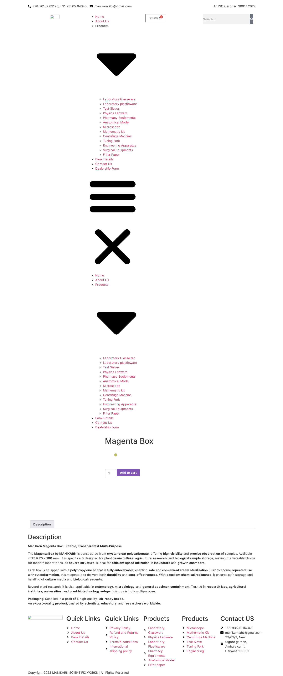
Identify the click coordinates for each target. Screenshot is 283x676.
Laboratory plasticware (120, 104)
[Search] (251, 19)
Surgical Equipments (118, 150)
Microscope (111, 127)
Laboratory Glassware (119, 99)
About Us (102, 21)
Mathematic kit (114, 131)
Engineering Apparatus (119, 145)
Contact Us (103, 164)
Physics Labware (115, 113)
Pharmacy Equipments (119, 118)
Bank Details (104, 159)
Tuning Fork (111, 141)
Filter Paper (111, 155)
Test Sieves (111, 108)
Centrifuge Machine (117, 136)
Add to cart (128, 473)
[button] (113, 222)
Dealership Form (107, 168)
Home (99, 16)
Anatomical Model (116, 122)
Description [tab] (42, 524)
